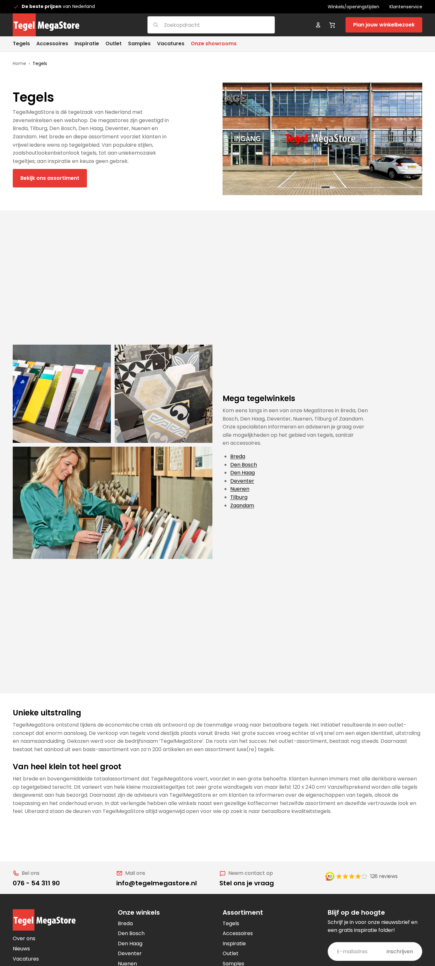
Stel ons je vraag (246, 883)
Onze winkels (139, 912)
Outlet (231, 953)
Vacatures (26, 958)
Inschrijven (399, 951)
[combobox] (203, 24)
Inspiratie (234, 943)
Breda (237, 456)
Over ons (24, 938)
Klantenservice (405, 7)
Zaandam (242, 505)
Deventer (242, 481)
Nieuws (21, 948)
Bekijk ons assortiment (49, 178)
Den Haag (242, 472)
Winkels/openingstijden (353, 7)
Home (19, 63)
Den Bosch (243, 464)
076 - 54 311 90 (36, 883)
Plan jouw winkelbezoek (384, 24)
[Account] (318, 25)
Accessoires (238, 933)
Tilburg (238, 497)
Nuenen (239, 489)
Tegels (231, 923)
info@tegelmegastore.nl (156, 883)
